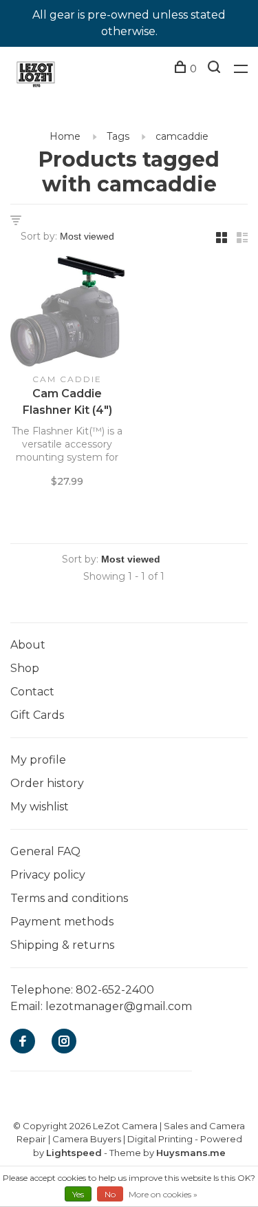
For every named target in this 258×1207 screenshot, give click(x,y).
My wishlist (39, 806)
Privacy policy (47, 874)
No (110, 1194)
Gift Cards (37, 715)
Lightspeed (74, 1152)
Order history (47, 783)
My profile (38, 759)
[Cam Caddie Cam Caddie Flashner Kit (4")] (67, 313)
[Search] (216, 69)
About (27, 644)
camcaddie (181, 136)
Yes (78, 1194)
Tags (118, 136)
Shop (24, 668)
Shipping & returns (62, 945)
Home (65, 136)
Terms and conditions (69, 898)
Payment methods (62, 921)
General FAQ (45, 851)
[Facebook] (22, 1042)
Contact (32, 691)
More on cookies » (163, 1194)
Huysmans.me (191, 1152)
